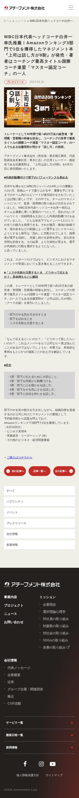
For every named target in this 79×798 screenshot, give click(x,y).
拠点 (10, 696)
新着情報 (12, 544)
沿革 (10, 682)
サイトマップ (54, 775)
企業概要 (13, 675)
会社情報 (12, 534)
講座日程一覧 (14, 735)
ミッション (48, 597)
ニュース (20, 20)
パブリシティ (14, 501)
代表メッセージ (18, 668)
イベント (12, 512)
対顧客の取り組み (56, 626)
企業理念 (49, 604)
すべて (10, 490)
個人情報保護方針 (27, 775)
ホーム (7, 20)
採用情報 (11, 747)
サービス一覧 (14, 722)
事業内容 (10, 597)
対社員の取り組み (56, 619)
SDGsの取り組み (55, 640)
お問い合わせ (13, 622)
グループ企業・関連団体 (25, 689)
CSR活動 (14, 703)
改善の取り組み (54, 647)
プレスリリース (16, 523)
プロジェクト (13, 605)
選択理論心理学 (54, 611)
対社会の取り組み (56, 633)
